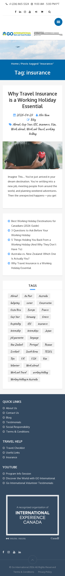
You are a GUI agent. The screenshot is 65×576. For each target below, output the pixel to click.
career (29, 303)
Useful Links (13, 452)
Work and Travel (35, 129)
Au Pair (28, 296)
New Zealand (16, 344)
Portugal (33, 344)
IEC (35, 124)
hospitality (15, 324)
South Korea (32, 351)
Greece (45, 317)
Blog (33, 120)
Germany (30, 317)
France (44, 310)
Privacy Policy (45, 571)
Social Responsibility (18, 427)
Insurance (11, 457)
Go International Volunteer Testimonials (29, 483)
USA (33, 358)
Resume (48, 344)
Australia (43, 296)
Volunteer (14, 365)
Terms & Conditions (17, 431)
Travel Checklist (15, 448)
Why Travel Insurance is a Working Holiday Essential (32, 99)
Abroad (16, 124)
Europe (31, 310)
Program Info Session (18, 473)
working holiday (40, 372)
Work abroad (18, 129)
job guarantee (16, 337)
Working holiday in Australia (24, 379)
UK (22, 358)
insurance (44, 124)
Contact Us (12, 412)
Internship (15, 330)
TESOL (48, 351)
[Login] (36, 11)
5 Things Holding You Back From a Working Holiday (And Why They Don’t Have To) (33, 244)
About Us (11, 408)
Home (15, 63)
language (34, 337)
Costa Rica (15, 310)
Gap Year (26, 124)
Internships (32, 330)
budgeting (14, 303)
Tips (12, 358)
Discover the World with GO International (30, 478)
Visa (53, 124)
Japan (48, 330)
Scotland (14, 351)
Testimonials (13, 422)
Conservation (45, 303)
